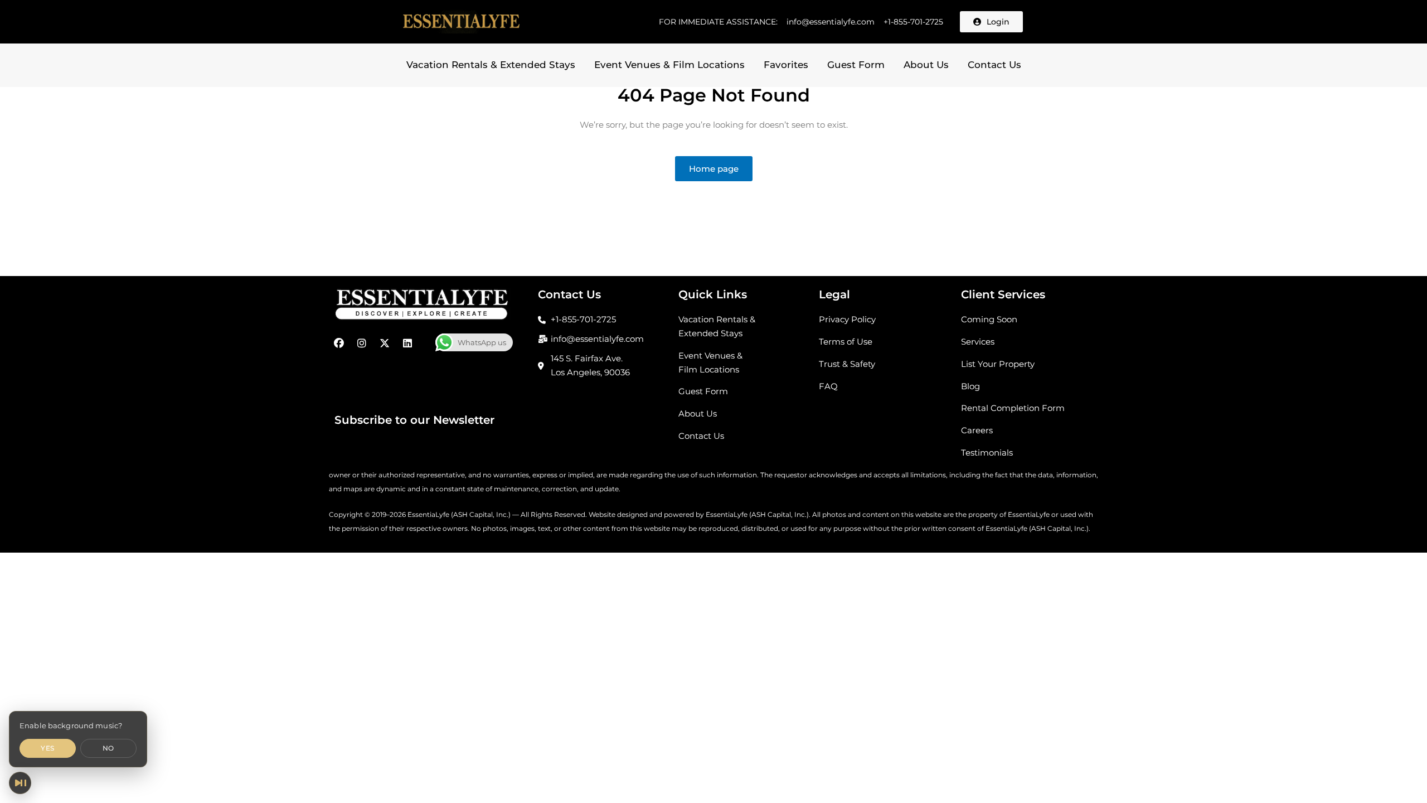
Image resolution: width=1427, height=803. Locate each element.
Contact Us (994, 64)
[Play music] (20, 783)
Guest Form (856, 64)
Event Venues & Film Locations (669, 64)
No (108, 748)
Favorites (786, 64)
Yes (47, 748)
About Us (926, 64)
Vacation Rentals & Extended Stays (490, 64)
